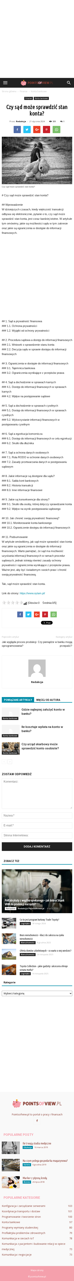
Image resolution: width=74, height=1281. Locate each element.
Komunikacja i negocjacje (17, 1254)
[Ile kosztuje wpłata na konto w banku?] (11, 731)
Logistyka (25, 923)
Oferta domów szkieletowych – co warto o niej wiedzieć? (45, 950)
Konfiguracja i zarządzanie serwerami (23, 1206)
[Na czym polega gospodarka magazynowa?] (11, 1165)
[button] (69, 83)
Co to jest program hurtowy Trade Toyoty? (39, 919)
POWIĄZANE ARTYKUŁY (18, 699)
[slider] (12, 602)
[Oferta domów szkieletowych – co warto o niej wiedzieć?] (9, 954)
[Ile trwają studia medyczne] (11, 1148)
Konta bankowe (41, 98)
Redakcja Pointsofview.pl (31, 908)
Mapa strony (37, 1270)
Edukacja (28, 1147)
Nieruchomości (27, 942)
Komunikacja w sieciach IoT (18, 1238)
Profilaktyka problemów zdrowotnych (23, 1233)
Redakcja (21, 121)
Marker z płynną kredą (35, 1178)
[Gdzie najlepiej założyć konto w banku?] (11, 714)
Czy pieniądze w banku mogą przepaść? (55, 643)
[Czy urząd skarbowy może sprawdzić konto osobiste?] (11, 748)
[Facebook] (37, 1120)
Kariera (27, 1164)
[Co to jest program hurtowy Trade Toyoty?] (9, 923)
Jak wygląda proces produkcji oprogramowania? (19, 643)
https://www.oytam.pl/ (32, 593)
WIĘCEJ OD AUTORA (48, 699)
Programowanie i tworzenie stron (21, 1216)
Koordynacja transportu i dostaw (21, 1211)
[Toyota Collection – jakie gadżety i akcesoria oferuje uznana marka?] (9, 969)
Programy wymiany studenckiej (20, 1227)
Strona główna (9, 91)
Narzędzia (10, 908)
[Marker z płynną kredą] (11, 1182)
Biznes (27, 1182)
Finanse (28, 98)
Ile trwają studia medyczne (37, 1143)
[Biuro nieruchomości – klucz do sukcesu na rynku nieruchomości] (9, 938)
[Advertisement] (37, 39)
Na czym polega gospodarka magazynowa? (45, 1160)
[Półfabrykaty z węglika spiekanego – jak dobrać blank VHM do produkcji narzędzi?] (37, 891)
